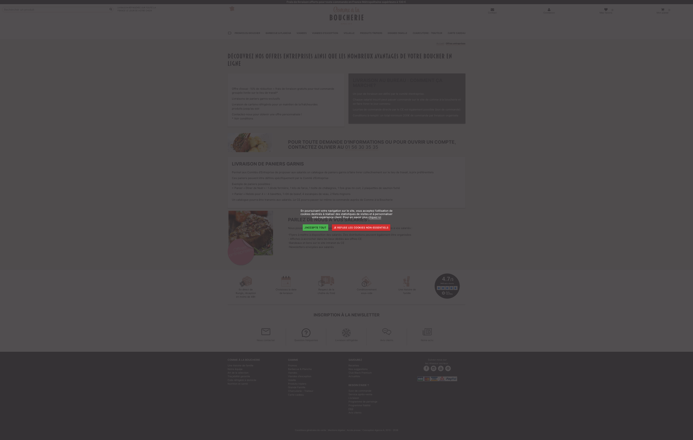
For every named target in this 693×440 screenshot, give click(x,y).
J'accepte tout (315, 227)
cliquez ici (374, 217)
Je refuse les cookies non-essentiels (361, 227)
